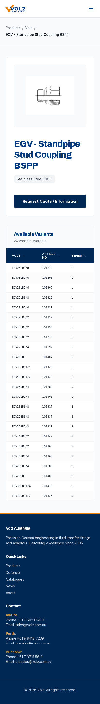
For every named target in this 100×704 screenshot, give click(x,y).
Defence (13, 572)
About (10, 593)
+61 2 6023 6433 (30, 620)
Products (13, 28)
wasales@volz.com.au (33, 643)
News (10, 586)
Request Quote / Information (50, 201)
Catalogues (15, 579)
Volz (28, 28)
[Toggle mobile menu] (91, 9)
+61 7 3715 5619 (30, 657)
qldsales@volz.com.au (33, 661)
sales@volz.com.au (31, 625)
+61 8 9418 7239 (30, 638)
